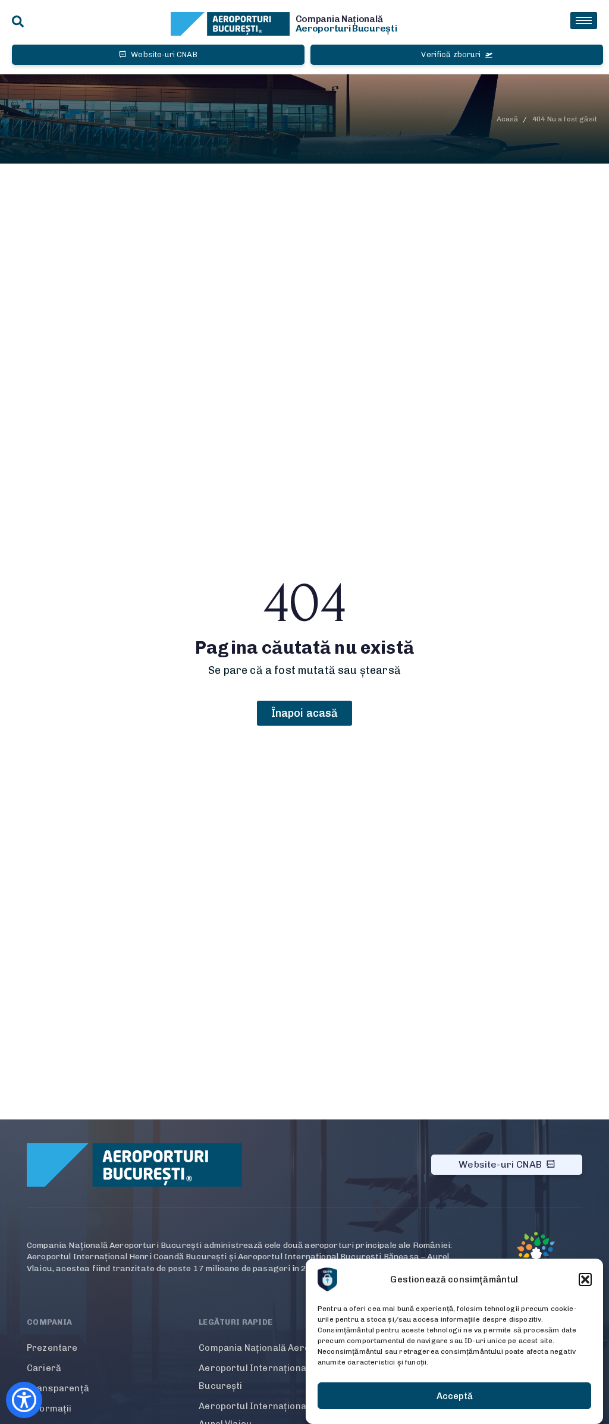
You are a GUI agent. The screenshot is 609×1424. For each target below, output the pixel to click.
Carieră (44, 1368)
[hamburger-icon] (583, 20)
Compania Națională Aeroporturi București (293, 1348)
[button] (585, 1279)
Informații (49, 1408)
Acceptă (455, 1396)
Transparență (58, 1388)
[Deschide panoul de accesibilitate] (24, 1400)
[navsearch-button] (18, 22)
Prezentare (52, 1348)
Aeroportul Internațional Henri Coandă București (284, 1377)
